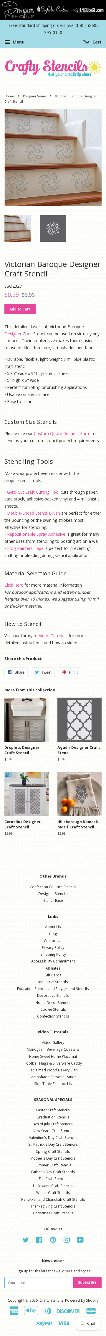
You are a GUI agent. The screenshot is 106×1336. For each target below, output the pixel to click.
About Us (53, 926)
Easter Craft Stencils (53, 1110)
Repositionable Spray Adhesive (36, 534)
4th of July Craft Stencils (53, 1123)
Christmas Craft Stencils (53, 1213)
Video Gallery (53, 1042)
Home (9, 96)
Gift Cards (53, 975)
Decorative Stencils (53, 995)
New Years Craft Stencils (53, 1130)
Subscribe (87, 1282)
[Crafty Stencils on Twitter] (25, 1241)
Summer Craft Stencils (53, 1165)
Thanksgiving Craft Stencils (53, 1206)
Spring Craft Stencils (53, 1151)
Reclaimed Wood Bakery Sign (53, 1070)
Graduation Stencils (53, 1117)
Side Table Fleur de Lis (53, 1083)
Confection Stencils (53, 1016)
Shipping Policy (53, 954)
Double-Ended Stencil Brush (33, 513)
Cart (96, 42)
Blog (53, 933)
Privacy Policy (53, 947)
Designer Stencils (53, 893)
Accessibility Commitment (53, 961)
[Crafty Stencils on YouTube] (80, 1241)
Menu (17, 42)
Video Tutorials (53, 635)
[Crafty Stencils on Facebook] (39, 1241)
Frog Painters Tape (25, 548)
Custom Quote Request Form (62, 433)
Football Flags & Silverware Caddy (53, 1063)
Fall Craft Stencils (53, 1178)
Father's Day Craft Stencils (53, 1171)
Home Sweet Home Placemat (53, 1056)
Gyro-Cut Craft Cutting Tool (33, 492)
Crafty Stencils (51, 1300)
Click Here (13, 585)
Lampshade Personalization (53, 1076)
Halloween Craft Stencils (53, 1185)
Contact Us (53, 940)
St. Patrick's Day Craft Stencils (53, 1144)
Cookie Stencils (53, 1009)
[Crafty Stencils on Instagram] (66, 1241)
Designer (12, 334)
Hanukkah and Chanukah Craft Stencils (53, 1199)
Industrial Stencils (53, 981)
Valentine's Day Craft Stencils (53, 1137)
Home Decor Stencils (53, 1002)
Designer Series (34, 96)
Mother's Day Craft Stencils (53, 1158)
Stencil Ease (53, 900)
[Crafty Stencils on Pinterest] (53, 1241)
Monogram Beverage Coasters (53, 1049)
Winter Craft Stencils (53, 1192)
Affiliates (53, 968)
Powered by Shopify (82, 1300)
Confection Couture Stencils (53, 886)
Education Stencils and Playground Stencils (53, 988)
